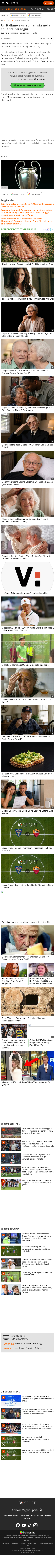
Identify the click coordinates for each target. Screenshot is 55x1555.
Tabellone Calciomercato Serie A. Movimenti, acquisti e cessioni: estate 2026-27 (27, 205)
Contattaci (25, 1516)
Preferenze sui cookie (46, 1543)
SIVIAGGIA (31, 1538)
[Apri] (3, 3)
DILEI (24, 1538)
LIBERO (8, 1535)
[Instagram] (35, 1527)
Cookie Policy (32, 1543)
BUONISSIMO (48, 1538)
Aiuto (27, 1545)
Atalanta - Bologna (34, 1348)
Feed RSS (48, 1516)
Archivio (27, 1518)
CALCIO (8, 21)
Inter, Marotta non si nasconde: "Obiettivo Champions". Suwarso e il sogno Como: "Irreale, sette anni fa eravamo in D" (27, 221)
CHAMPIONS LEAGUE (21, 21)
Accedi (48, 3)
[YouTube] (24, 1527)
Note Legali (14, 1543)
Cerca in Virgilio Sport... (25, 1510)
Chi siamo (5, 1543)
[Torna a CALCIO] (3, 9)
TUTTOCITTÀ (18, 1538)
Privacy (23, 1543)
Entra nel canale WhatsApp (29, 85)
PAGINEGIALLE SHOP (36, 1535)
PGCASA (46, 1535)
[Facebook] (18, 1527)
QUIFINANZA (39, 1538)
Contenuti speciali (11, 1516)
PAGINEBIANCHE (8, 1538)
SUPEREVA (27, 1540)
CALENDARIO (37, 9)
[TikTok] (30, 1527)
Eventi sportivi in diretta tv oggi (28, 1343)
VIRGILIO (14, 1535)
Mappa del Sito (37, 1516)
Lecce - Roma (18, 1348)
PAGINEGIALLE (23, 1535)
